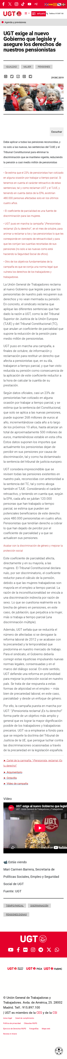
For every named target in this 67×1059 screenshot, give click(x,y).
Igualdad (11, 66)
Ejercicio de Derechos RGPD (14, 1029)
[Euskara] (63, 4)
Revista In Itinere (10, 1034)
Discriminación (39, 905)
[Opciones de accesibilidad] (59, 1051)
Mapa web (46, 1029)
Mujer (27, 66)
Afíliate (41, 14)
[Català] (55, 4)
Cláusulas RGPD (30, 1023)
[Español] (51, 4)
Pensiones (44, 66)
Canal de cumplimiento (24, 1018)
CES (39, 1013)
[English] (47, 4)
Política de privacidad (12, 1023)
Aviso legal (7, 1018)
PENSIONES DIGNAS (16, 914)
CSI (55, 1013)
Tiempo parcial (15, 905)
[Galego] (59, 4)
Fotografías (34, 1029)
